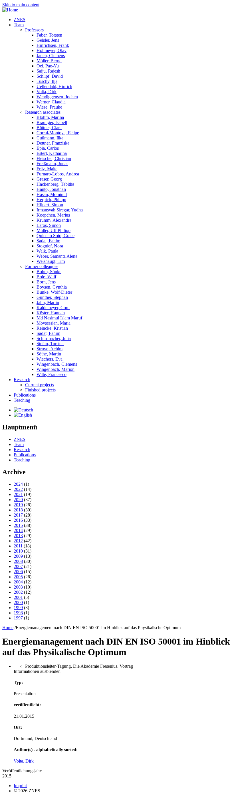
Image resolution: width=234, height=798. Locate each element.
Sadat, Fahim (48, 240)
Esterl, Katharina (52, 153)
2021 (18, 494)
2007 (18, 566)
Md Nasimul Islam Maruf (59, 317)
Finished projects (40, 389)
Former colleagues (41, 266)
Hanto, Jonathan (51, 189)
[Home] (10, 9)
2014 (18, 530)
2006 (18, 571)
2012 (18, 540)
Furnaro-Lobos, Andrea (58, 173)
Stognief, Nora (50, 245)
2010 (18, 551)
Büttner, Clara (49, 127)
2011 (18, 545)
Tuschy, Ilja (47, 81)
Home (7, 627)
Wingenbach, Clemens (57, 364)
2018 (18, 509)
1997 (18, 617)
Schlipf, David (50, 76)
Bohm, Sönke (49, 271)
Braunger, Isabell (52, 122)
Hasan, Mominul (52, 194)
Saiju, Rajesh (48, 71)
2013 (18, 535)
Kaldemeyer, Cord (53, 307)
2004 (18, 581)
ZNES (19, 19)
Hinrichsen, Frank (53, 45)
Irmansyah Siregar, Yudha (60, 209)
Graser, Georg (49, 179)
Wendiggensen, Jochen (57, 96)
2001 (18, 597)
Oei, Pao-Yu (48, 65)
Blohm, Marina (50, 117)
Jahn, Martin (48, 302)
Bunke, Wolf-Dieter (54, 292)
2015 (18, 525)
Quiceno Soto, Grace (55, 235)
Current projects (39, 384)
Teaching (22, 400)
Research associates (42, 112)
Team (19, 24)
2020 (18, 499)
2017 (18, 515)
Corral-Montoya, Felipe (58, 132)
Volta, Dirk (47, 91)
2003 (18, 587)
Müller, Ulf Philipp (53, 230)
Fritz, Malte (47, 168)
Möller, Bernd (49, 60)
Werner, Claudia (51, 101)
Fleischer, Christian (54, 158)
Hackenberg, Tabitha (55, 184)
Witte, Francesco (51, 374)
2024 (18, 484)
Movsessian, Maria (53, 323)
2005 (18, 576)
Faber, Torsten (49, 35)
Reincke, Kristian (52, 328)
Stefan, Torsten (50, 343)
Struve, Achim (49, 348)
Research (22, 379)
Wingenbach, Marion (55, 369)
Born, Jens (46, 281)
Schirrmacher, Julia (54, 338)
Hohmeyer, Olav (51, 50)
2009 (18, 556)
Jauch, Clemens (51, 55)
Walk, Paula (47, 251)
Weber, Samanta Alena (57, 256)
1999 (18, 607)
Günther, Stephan (52, 297)
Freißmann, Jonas (52, 163)
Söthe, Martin (49, 353)
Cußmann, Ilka (50, 137)
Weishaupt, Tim (51, 261)
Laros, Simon (49, 225)
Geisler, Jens (48, 40)
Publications (25, 395)
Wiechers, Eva (49, 359)
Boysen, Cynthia (52, 287)
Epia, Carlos (48, 148)
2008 (18, 561)
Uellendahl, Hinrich (54, 86)
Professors (34, 29)
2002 (18, 592)
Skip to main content (20, 4)
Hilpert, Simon (50, 204)
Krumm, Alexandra (54, 220)
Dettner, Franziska (53, 143)
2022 (18, 489)
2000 (18, 602)
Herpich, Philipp (51, 199)
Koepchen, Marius (53, 215)
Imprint (20, 785)
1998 (18, 612)
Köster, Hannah (51, 312)
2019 (18, 504)
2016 (18, 520)
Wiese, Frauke (49, 107)
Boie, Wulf (46, 276)
